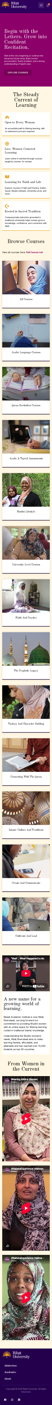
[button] (22, 84)
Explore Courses (18, 70)
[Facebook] (5, 1399)
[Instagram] (12, 1399)
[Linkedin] (19, 1399)
